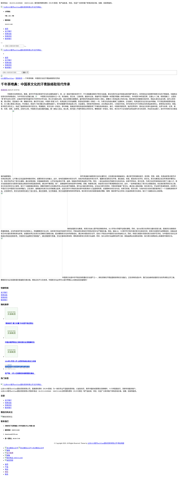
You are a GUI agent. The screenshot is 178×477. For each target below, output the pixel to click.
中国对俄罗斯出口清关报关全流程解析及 (20, 342)
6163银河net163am (7, 78)
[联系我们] (7, 450)
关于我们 (8, 31)
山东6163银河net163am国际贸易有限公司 (102, 443)
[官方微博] (9, 453)
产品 (6, 467)
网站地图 (121, 443)
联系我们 (8, 39)
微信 (6, 472)
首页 (6, 29)
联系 (6, 474)
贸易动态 (8, 34)
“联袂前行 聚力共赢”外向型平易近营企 (19, 323)
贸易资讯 (8, 36)
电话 (6, 469)
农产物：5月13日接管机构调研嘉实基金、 (20, 373)
